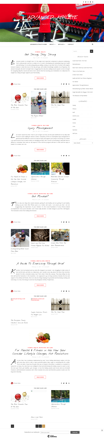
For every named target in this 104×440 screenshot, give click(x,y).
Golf (74, 112)
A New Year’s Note (78, 74)
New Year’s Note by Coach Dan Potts (82, 67)
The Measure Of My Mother (80, 95)
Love (74, 126)
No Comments (44, 58)
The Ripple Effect (37, 116)
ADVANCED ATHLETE (52, 18)
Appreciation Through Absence (81, 85)
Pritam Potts (17, 84)
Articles (61, 44)
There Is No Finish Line (79, 71)
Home (74, 123)
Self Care (46, 125)
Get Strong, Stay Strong (40, 54)
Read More (40, 78)
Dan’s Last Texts (37, 417)
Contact (71, 44)
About (52, 44)
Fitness (37, 52)
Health (43, 52)
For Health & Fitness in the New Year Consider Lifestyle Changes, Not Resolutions (40, 352)
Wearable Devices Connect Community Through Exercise (60, 179)
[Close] (102, 430)
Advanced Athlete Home (38, 44)
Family (74, 105)
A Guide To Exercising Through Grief (40, 263)
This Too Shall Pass (58, 105)
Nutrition (42, 193)
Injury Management (40, 128)
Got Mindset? (40, 196)
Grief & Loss (40, 261)
